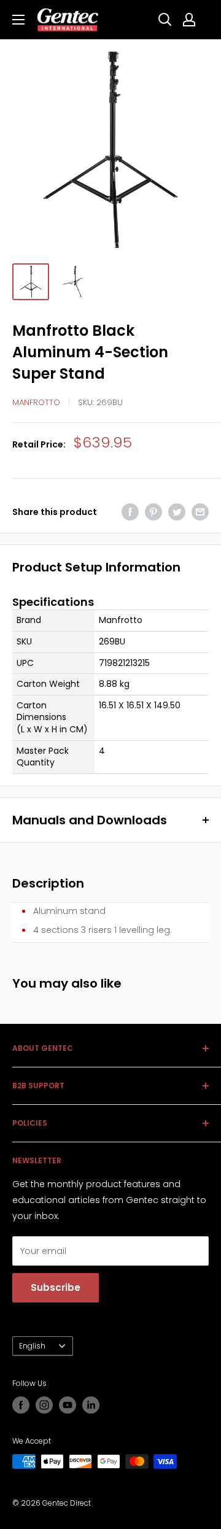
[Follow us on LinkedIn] (90, 1405)
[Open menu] (18, 20)
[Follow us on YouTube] (67, 1405)
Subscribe (55, 1287)
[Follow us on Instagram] (44, 1405)
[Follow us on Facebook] (20, 1405)
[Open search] (165, 19)
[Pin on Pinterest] (153, 512)
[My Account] (189, 19)
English (32, 1346)
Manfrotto (36, 402)
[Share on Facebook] (130, 512)
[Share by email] (200, 512)
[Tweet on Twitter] (176, 512)
